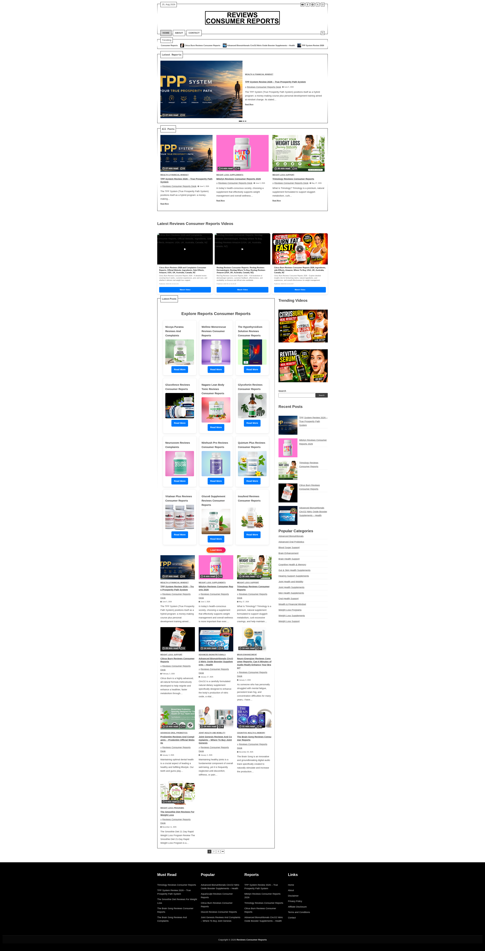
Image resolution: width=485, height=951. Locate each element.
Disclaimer (293, 896)
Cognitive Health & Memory (251, 733)
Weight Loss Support (283, 175)
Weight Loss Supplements (229, 175)
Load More (216, 550)
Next (223, 851)
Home (166, 33)
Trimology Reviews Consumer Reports (301, 45)
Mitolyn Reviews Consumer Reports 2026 (259, 45)
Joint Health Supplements (291, 587)
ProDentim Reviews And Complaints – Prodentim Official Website (177, 740)
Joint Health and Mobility (212, 733)
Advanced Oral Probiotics (174, 733)
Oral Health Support (288, 598)
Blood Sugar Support (289, 547)
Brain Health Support (289, 559)
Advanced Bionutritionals (212, 655)
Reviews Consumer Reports (252, 939)
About (179, 33)
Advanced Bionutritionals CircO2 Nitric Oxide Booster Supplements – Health (216, 661)
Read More (249, 104)
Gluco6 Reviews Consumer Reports (219, 912)
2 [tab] (243, 121)
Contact (194, 33)
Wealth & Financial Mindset (259, 74)
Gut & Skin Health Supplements (294, 570)
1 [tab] (240, 121)
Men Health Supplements (291, 593)
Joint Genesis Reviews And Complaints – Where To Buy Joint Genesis (215, 740)
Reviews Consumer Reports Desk (264, 87)
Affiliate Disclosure (297, 907)
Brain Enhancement (247, 655)
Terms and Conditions (299, 912)
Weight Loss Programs (172, 808)
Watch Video (185, 290)
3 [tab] (245, 121)
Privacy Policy (295, 901)
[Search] (323, 33)
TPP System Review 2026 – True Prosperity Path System (209, 45)
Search (282, 391)
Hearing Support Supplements (293, 576)
